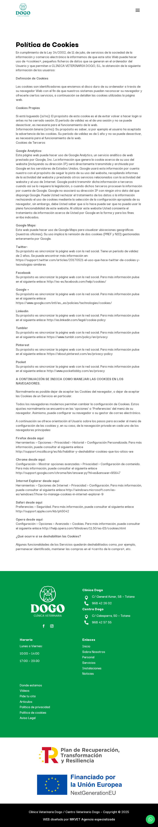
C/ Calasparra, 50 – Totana (111, 615)
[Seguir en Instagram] (52, 626)
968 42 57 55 (102, 621)
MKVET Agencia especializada (92, 819)
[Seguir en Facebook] (43, 626)
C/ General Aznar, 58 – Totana (113, 596)
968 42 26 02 (102, 602)
